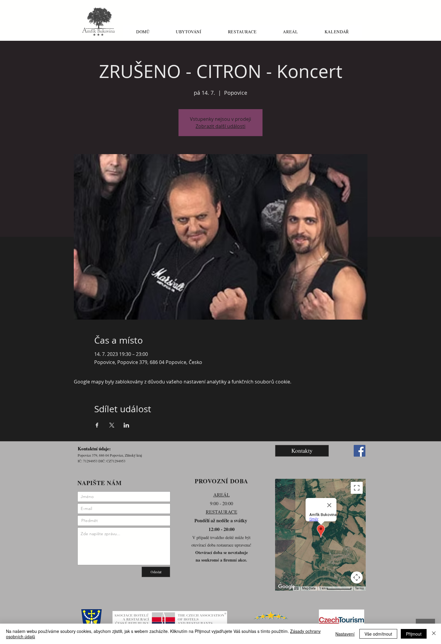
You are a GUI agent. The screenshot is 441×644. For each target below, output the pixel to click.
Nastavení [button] (345, 634)
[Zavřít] (433, 633)
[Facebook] (359, 451)
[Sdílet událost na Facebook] (97, 425)
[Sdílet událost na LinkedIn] (126, 425)
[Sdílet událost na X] (112, 425)
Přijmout (414, 634)
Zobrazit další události (220, 126)
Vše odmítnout (378, 634)
